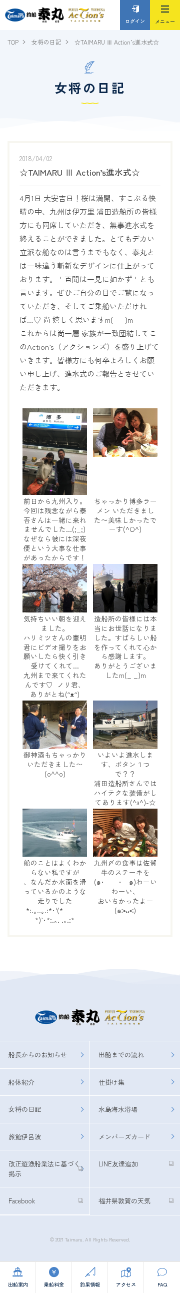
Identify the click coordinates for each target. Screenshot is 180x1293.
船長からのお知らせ (37, 1054)
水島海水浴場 (118, 1109)
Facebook (21, 1200)
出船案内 (18, 1284)
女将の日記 (24, 1109)
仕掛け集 (111, 1082)
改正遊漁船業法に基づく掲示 (44, 1168)
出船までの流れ (121, 1054)
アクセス (126, 1284)
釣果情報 (90, 1284)
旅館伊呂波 (24, 1136)
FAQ (162, 1284)
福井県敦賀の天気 (124, 1200)
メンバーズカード (124, 1136)
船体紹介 (21, 1082)
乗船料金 (54, 1284)
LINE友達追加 (118, 1163)
